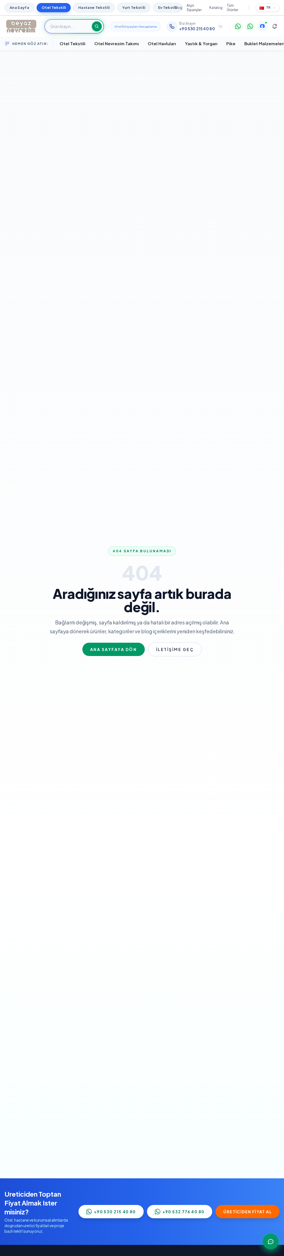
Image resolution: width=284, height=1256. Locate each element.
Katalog (215, 8)
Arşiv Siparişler (194, 7)
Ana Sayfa (19, 7)
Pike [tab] (230, 43)
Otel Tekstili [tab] (72, 43)
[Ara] (97, 26)
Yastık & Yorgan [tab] (201, 43)
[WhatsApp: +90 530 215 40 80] (238, 26)
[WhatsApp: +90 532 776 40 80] (250, 26)
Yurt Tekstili (133, 7)
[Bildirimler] (275, 26)
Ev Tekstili (168, 7)
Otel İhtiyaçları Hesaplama (135, 26)
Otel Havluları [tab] (162, 43)
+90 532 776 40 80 (184, 1211)
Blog (178, 8)
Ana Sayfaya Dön (113, 649)
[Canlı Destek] (262, 26)
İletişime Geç (175, 649)
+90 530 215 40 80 (115, 1211)
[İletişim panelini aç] (270, 1241)
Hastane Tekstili (94, 7)
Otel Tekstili (54, 7)
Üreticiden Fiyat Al (247, 1211)
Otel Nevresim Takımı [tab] (116, 43)
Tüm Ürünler (232, 7)
